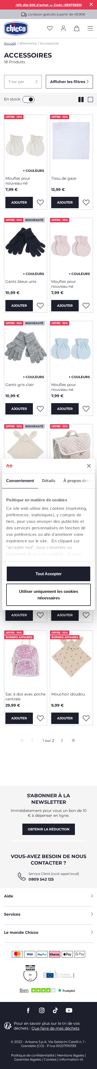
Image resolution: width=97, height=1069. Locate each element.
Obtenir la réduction (49, 829)
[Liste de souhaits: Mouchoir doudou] (86, 718)
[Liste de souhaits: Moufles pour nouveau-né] (40, 202)
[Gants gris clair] (25, 349)
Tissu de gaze (63, 178)
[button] (23, 81)
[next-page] (60, 740)
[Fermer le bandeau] (89, 466)
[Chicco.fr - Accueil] (16, 28)
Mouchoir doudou (68, 694)
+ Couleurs (33, 171)
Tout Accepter (49, 573)
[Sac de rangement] (71, 452)
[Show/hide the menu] (90, 29)
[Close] (91, 4)
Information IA (71, 1059)
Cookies (50, 1059)
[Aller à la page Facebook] (28, 1010)
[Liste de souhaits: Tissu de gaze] (86, 202)
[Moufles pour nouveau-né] (25, 143)
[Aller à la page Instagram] (42, 1010)
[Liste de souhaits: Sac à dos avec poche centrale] (40, 718)
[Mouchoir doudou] (71, 659)
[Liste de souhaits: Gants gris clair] (40, 409)
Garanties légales (27, 1059)
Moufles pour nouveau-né (17, 181)
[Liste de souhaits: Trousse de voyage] (86, 615)
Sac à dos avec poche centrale (25, 696)
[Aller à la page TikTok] (55, 1010)
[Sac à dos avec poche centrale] (25, 659)
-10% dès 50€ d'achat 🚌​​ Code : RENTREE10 (48, 5)
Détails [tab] (48, 480)
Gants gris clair (19, 384)
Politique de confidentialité (32, 1055)
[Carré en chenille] (25, 452)
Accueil (10, 43)
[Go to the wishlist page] (50, 29)
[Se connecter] (63, 29)
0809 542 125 (41, 879)
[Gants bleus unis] (25, 246)
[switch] (28, 99)
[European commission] (58, 974)
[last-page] (72, 740)
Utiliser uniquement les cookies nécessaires (48, 594)
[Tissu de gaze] (71, 143)
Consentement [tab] (20, 480)
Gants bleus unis (20, 281)
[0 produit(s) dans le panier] (76, 29)
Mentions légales (70, 1055)
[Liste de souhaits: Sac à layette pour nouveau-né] (40, 615)
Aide (8, 896)
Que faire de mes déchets (55, 1028)
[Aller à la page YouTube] (69, 1010)
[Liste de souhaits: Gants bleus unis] (40, 305)
